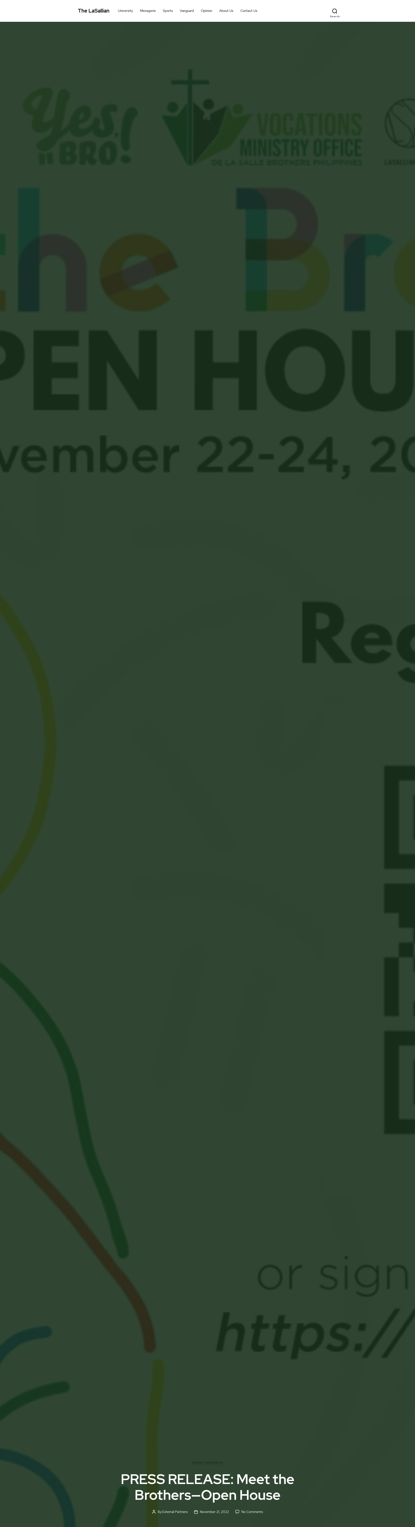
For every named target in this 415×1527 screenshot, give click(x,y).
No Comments (252, 1512)
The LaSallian (93, 10)
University (125, 11)
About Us (226, 11)
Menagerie (148, 11)
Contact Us (248, 11)
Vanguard (187, 11)
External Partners (175, 1512)
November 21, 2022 (214, 1512)
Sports (168, 11)
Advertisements (207, 1463)
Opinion (206, 11)
